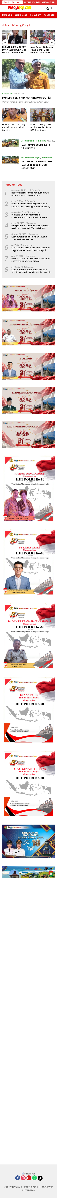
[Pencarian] (53, 8)
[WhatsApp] (34, 1178)
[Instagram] (23, 1178)
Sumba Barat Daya (39, 102)
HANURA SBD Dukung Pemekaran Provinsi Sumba (13, 127)
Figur (37, 157)
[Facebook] (17, 1178)
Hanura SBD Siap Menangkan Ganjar (27, 98)
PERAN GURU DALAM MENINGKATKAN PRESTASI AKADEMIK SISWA (30, 260)
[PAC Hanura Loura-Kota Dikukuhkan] (10, 145)
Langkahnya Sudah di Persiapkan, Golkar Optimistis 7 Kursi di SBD (29, 227)
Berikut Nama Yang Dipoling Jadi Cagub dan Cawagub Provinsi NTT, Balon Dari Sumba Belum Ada (30, 205)
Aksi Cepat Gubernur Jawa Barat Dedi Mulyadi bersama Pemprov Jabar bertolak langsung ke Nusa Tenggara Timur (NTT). (14, 50)
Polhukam (7, 93)
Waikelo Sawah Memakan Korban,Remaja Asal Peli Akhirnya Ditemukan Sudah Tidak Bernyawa (30, 216)
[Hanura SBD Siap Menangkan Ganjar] (28, 74)
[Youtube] (28, 1178)
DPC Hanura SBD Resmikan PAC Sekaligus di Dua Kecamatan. (37, 165)
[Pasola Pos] (19, 8)
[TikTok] (40, 1178)
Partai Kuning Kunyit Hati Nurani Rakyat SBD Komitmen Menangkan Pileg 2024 (41, 127)
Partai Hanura (24, 102)
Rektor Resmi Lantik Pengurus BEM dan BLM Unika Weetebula (30, 194)
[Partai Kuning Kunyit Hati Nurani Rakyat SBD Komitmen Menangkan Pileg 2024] (42, 115)
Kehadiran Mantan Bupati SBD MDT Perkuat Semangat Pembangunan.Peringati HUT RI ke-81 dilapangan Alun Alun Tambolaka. (42, 50)
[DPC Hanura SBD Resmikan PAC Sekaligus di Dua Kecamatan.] (10, 163)
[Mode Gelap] (48, 8)
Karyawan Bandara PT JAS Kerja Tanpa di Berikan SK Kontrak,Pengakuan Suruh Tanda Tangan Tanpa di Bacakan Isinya (29, 238)
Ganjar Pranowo (9, 102)
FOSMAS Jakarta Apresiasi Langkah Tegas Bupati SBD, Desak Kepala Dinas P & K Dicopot (30, 249)
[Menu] (4, 8)
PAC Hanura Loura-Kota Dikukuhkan (35, 146)
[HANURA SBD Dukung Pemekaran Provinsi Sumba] (14, 115)
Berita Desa (27, 140)
